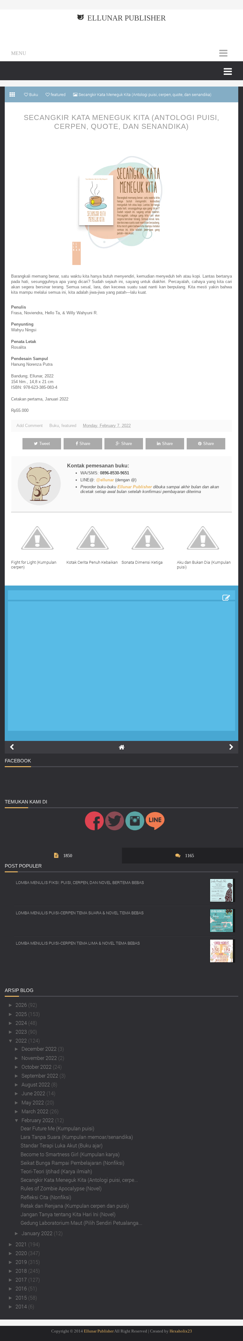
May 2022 (33, 1102)
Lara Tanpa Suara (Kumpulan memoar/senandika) (77, 1137)
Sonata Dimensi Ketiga (142, 562)
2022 (22, 1040)
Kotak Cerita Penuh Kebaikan (92, 562)
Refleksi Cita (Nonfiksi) (46, 1197)
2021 (22, 1244)
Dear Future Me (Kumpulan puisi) (57, 1128)
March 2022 (36, 1111)
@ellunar (105, 480)
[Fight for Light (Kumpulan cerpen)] (38, 538)
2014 (22, 1306)
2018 (22, 1270)
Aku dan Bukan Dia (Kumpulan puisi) (204, 564)
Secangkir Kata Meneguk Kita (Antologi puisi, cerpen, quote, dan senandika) (121, 121)
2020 (22, 1253)
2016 (22, 1288)
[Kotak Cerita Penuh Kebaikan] (94, 538)
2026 (22, 1004)
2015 (22, 1297)
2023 (22, 1031)
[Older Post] (231, 747)
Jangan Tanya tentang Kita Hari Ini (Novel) (68, 1214)
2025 (22, 1014)
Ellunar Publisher (126, 18)
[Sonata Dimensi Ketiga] (149, 538)
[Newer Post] (12, 747)
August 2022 (36, 1084)
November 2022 (40, 1058)
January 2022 (38, 1233)
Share (84, 443)
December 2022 (40, 1048)
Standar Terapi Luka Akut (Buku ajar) (62, 1145)
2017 (22, 1279)
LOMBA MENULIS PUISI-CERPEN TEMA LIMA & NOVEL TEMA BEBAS (78, 943)
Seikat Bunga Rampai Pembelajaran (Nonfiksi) (72, 1162)
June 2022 (34, 1093)
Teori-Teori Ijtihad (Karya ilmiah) (56, 1171)
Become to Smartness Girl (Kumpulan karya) (70, 1154)
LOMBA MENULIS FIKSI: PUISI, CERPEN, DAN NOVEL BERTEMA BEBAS (80, 882)
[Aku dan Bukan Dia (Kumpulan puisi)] (204, 538)
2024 (22, 1022)
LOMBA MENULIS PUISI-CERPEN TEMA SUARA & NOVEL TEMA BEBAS (80, 913)
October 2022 (37, 1066)
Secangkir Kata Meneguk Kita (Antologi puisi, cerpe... (79, 1179)
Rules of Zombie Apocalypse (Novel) (61, 1188)
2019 (22, 1262)
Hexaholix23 (181, 1331)
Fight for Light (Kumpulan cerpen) (33, 564)
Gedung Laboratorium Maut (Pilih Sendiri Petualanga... (81, 1222)
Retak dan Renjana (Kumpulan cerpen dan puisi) (75, 1205)
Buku (54, 425)
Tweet (44, 443)
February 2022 (38, 1120)
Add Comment (29, 425)
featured (68, 425)
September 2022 (40, 1075)
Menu (18, 53)
